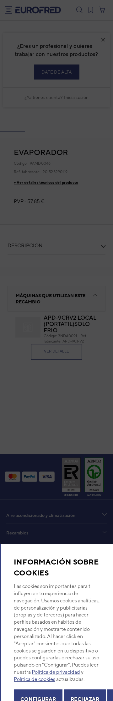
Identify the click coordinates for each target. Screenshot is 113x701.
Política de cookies (34, 679)
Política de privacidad (56, 672)
